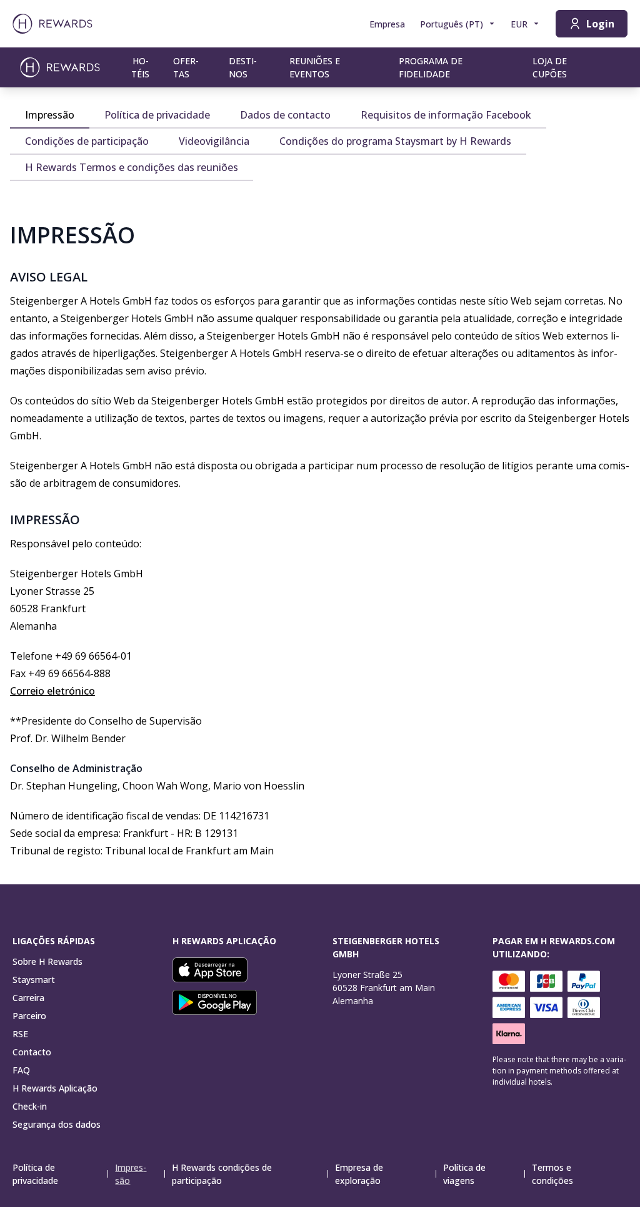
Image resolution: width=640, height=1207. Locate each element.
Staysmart (33, 979)
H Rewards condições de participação (222, 1173)
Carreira (28, 998)
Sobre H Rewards (47, 961)
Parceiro (29, 1016)
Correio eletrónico (52, 691)
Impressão (130, 1173)
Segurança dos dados (56, 1124)
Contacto (31, 1052)
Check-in (29, 1106)
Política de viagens (464, 1173)
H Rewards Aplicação (55, 1088)
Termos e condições (552, 1173)
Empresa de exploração (359, 1173)
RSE (20, 1034)
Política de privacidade (35, 1173)
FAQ (21, 1070)
